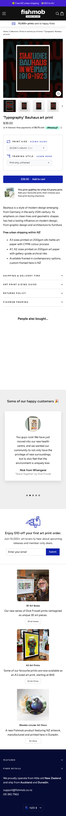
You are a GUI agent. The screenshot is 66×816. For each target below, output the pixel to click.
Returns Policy (14, 293)
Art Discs (33, 741)
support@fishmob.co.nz (17, 790)
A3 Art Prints (33, 681)
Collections (13, 31)
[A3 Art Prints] (33, 645)
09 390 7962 (11, 794)
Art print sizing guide (20, 284)
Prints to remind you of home (31, 31)
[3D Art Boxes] (33, 585)
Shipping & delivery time (21, 276)
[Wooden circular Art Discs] (33, 705)
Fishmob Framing (16, 302)
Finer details (12, 768)
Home (5, 31)
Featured (9, 760)
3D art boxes (33, 621)
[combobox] (27, 148)
